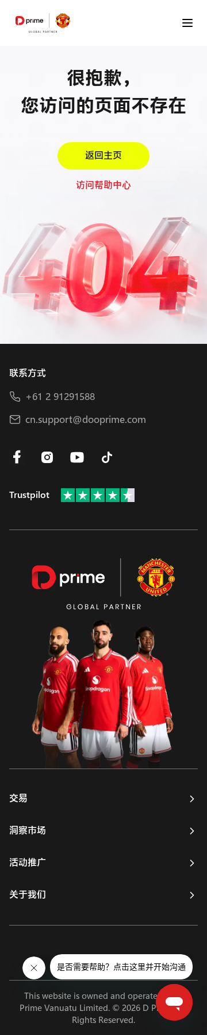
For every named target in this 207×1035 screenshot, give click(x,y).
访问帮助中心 (103, 185)
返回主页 (103, 155)
